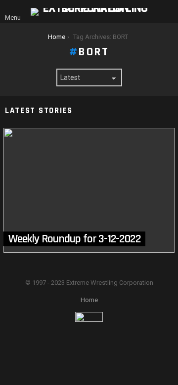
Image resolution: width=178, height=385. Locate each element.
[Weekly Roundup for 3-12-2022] (89, 190)
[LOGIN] (167, 12)
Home (89, 300)
